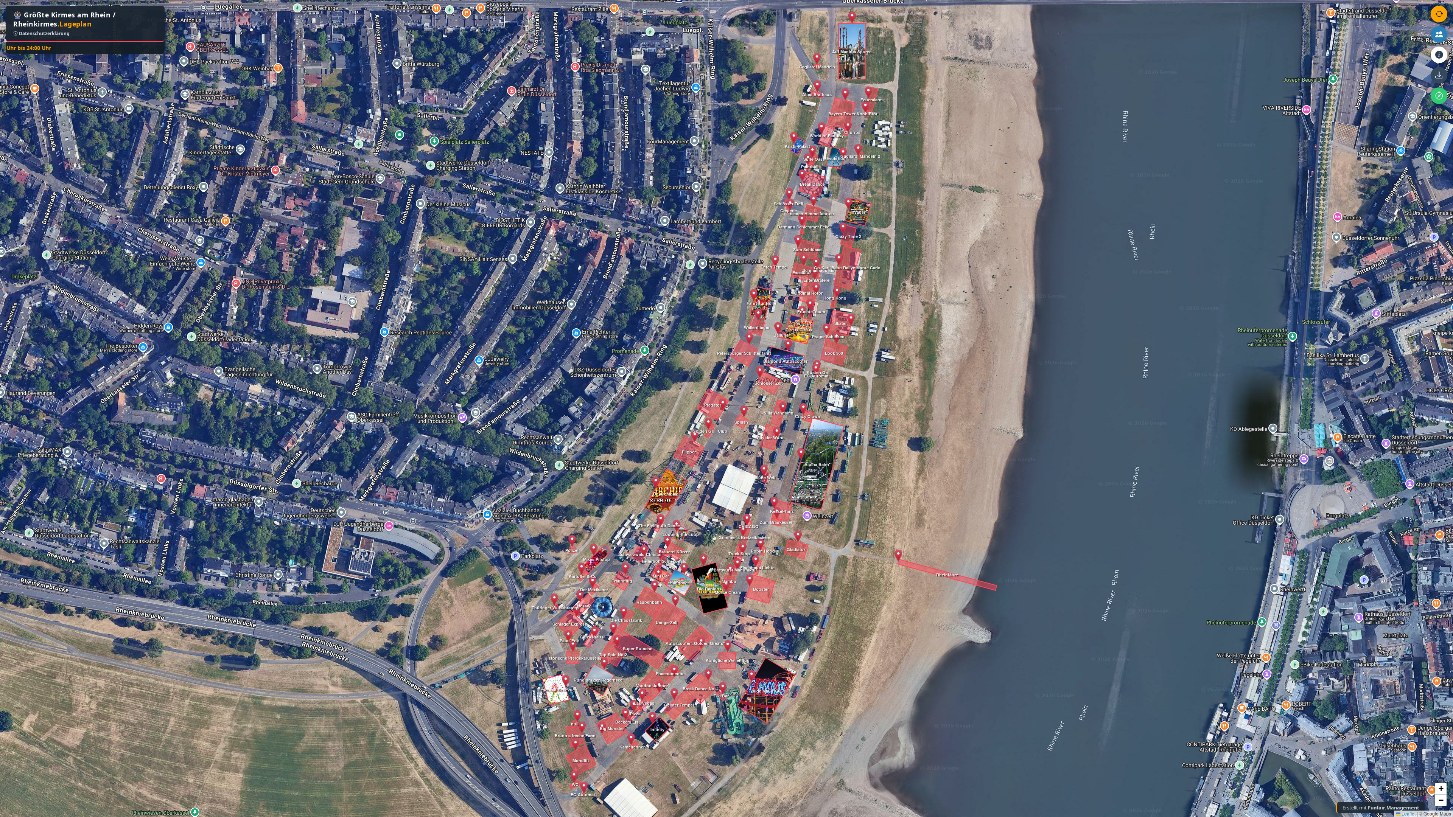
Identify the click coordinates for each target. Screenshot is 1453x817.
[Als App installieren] (1439, 75)
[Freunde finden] (1439, 34)
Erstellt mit (1381, 807)
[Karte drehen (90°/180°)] (1439, 14)
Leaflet (1408, 813)
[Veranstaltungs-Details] (1439, 55)
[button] (565, 681)
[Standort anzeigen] (1439, 95)
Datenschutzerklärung (44, 33)
